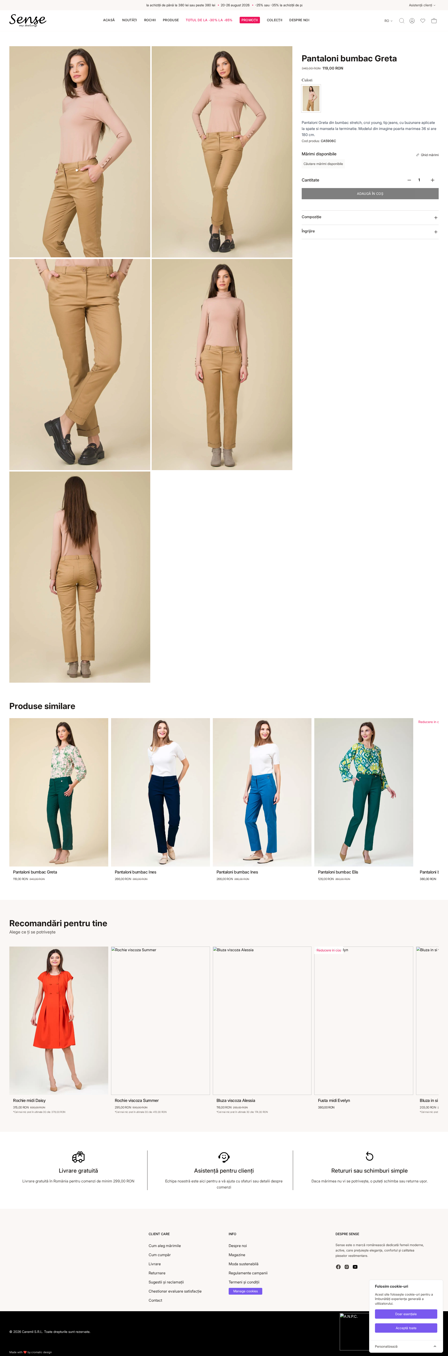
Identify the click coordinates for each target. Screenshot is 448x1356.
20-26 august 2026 (222, 5)
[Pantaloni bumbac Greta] (311, 98)
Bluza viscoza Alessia (236, 1100)
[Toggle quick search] (402, 21)
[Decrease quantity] (409, 180)
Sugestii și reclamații (166, 1282)
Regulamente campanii (248, 1273)
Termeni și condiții (244, 1282)
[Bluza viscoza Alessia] (262, 1021)
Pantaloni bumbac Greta (35, 872)
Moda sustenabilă (244, 1264)
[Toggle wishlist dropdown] (422, 20)
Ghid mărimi (430, 155)
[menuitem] (109, 20)
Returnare (157, 1273)
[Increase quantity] (433, 180)
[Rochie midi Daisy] (58, 1021)
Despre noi (238, 1245)
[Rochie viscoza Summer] (160, 1021)
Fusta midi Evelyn (334, 1100)
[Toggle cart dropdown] (434, 20)
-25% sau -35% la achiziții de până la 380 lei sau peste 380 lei (155, 5)
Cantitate (310, 180)
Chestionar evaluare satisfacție (175, 1291)
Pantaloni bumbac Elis (338, 872)
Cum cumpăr (160, 1254)
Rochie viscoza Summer (137, 1100)
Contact (155, 1300)
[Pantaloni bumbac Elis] (363, 792)
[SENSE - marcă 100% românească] (28, 20)
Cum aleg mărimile (165, 1245)
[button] (249, 20)
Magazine (237, 1254)
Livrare (155, 1264)
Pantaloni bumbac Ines (135, 872)
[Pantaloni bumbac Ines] (160, 792)
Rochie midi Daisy (29, 1100)
